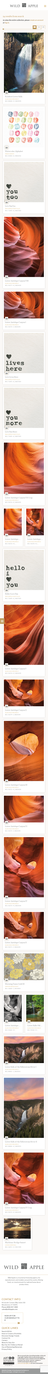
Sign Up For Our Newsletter (12, 1318)
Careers (5, 1340)
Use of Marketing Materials (12, 1347)
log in (7, 23)
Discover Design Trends (10, 1336)
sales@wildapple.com (10, 1309)
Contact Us (6, 1338)
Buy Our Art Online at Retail (12, 1345)
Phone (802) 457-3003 (10, 1307)
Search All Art (7, 1331)
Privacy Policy (7, 1349)
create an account (36, 20)
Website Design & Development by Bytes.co (15, 1370)
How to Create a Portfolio (11, 1333)
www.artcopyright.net (24, 1363)
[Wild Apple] (24, 5)
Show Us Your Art (8, 1342)
